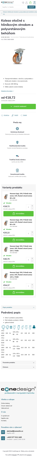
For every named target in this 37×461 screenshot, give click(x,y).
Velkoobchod (5, 408)
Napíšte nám (5, 418)
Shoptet (14, 455)
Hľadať (31, 7)
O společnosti (5, 416)
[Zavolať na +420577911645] (23, 2)
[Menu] (34, 2)
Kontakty (3, 421)
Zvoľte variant (20, 106)
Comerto (29, 455)
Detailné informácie (6, 91)
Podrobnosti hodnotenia (26, 37)
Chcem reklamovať (6, 406)
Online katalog (5, 403)
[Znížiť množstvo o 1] (32, 208)
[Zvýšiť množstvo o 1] (32, 206)
